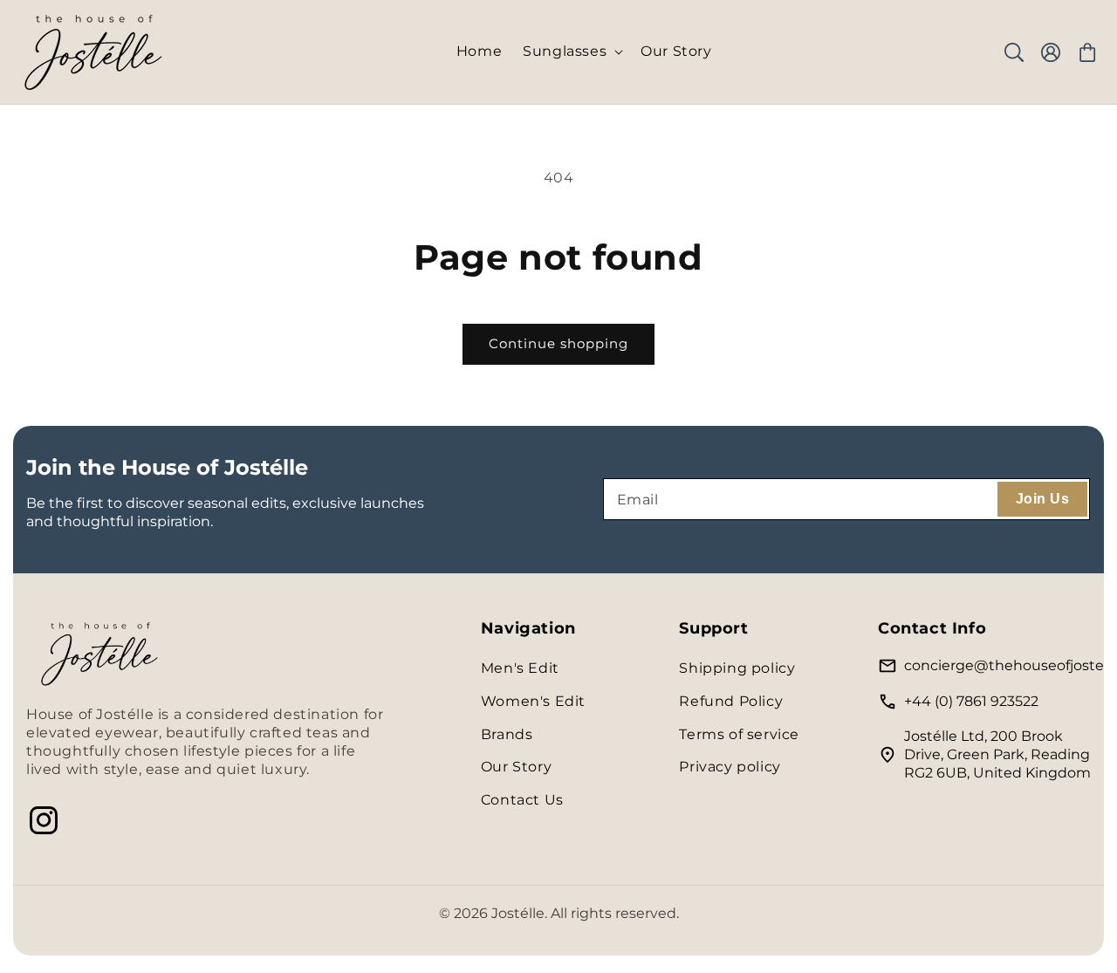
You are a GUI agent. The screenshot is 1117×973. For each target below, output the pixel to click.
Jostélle (518, 913)
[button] (571, 52)
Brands (507, 734)
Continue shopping (558, 343)
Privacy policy (729, 766)
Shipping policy (737, 668)
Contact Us (522, 799)
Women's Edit (533, 701)
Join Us (1042, 498)
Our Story (516, 766)
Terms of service (739, 734)
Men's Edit (520, 668)
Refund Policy (731, 701)
